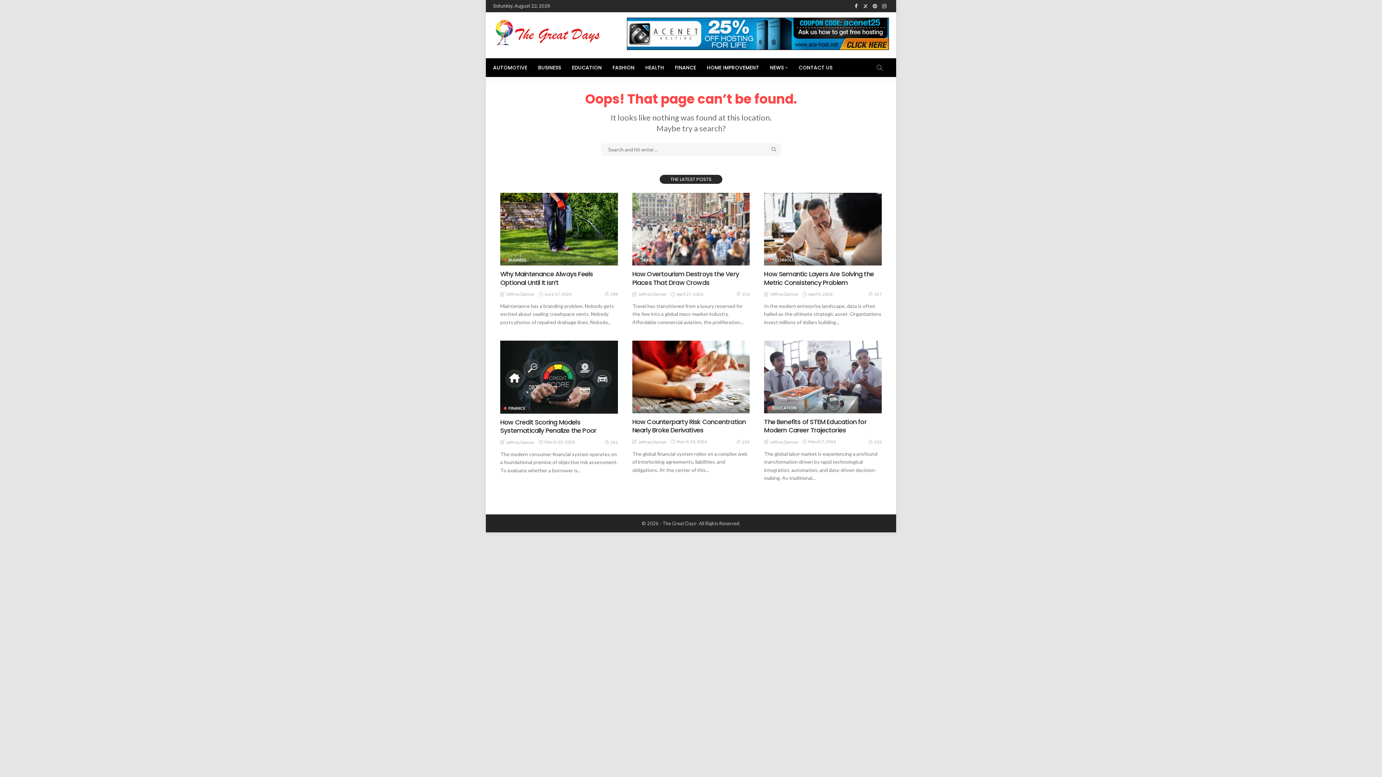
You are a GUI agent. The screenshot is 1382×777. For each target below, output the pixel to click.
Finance (685, 67)
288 (614, 294)
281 (614, 442)
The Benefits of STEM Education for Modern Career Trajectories (815, 426)
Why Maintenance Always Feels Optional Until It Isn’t (546, 278)
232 (878, 442)
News (777, 67)
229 (746, 442)
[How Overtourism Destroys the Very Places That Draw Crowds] (691, 229)
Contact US (815, 67)
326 (746, 294)
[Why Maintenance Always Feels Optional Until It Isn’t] (559, 229)
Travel (648, 260)
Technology (786, 260)
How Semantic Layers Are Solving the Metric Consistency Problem (819, 278)
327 (878, 294)
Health (654, 67)
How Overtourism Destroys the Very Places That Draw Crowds (685, 278)
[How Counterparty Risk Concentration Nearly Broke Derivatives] (691, 377)
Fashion (623, 67)
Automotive (510, 67)
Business (549, 67)
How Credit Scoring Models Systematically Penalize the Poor (548, 426)
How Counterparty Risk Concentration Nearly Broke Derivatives (689, 426)
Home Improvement (733, 67)
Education (587, 67)
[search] (879, 67)
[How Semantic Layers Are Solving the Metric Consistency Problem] (823, 229)
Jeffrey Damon (520, 294)
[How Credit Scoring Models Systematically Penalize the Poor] (559, 377)
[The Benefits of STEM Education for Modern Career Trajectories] (823, 377)
